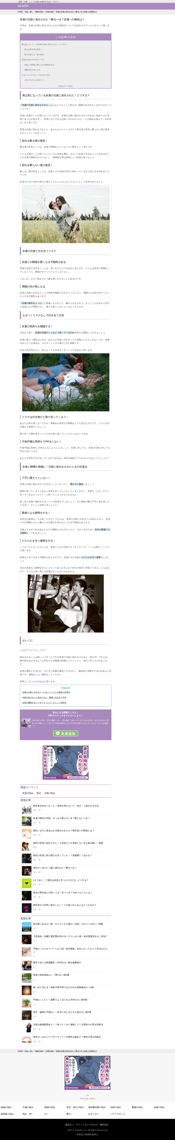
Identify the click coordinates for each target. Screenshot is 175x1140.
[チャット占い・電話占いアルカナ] (66, 778)
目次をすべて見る (66, 86)
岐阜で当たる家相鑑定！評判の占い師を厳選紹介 (57, 962)
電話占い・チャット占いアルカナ (81, 1124)
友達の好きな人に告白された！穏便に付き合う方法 (44, 697)
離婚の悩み (137, 1107)
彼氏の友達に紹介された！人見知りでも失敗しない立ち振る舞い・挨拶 (68, 842)
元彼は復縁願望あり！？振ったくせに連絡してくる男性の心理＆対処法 (68, 1024)
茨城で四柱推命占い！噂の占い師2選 (51, 974)
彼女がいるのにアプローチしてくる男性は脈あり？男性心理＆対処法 (67, 1036)
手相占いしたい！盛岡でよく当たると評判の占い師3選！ (61, 999)
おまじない (93, 1113)
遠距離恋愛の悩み (97, 1107)
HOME (20, 11)
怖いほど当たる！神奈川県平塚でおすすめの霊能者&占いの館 (63, 987)
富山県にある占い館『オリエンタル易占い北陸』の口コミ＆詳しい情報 (68, 923)
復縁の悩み (39, 11)
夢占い (69, 1113)
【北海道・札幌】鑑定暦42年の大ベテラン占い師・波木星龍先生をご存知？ (70, 936)
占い (46, 1113)
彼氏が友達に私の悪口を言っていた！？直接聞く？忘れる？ (62, 855)
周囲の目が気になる (32, 70)
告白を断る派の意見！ (33, 49)
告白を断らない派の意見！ (35, 54)
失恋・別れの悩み (75, 1107)
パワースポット (117, 1113)
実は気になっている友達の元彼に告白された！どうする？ (45, 44)
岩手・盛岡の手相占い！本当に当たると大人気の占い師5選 (62, 1012)
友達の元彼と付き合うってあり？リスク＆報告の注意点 (46, 692)
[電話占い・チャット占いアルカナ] (87, 1088)
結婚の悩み (6, 1107)
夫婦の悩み (115, 1107)
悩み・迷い (29, 11)
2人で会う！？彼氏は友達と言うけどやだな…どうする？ (61, 880)
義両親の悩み (7, 1113)
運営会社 (104, 1124)
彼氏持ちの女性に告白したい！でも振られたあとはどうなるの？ (65, 904)
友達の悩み (27, 793)
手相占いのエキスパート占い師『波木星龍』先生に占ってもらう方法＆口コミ (70, 950)
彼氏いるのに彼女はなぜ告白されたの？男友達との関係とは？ (63, 830)
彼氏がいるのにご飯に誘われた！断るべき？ (55, 867)
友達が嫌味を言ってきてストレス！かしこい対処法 (44, 702)
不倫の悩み (28, 1107)
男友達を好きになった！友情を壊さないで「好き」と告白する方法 (66, 805)
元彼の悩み (50, 11)
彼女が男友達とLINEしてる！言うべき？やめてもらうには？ (62, 892)
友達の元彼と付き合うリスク (33, 59)
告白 (39, 793)
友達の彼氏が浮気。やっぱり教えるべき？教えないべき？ (61, 818)
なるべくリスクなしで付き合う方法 (36, 75)
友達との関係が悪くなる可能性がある (39, 65)
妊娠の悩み (159, 1107)
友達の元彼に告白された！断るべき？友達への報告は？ (76, 11)
